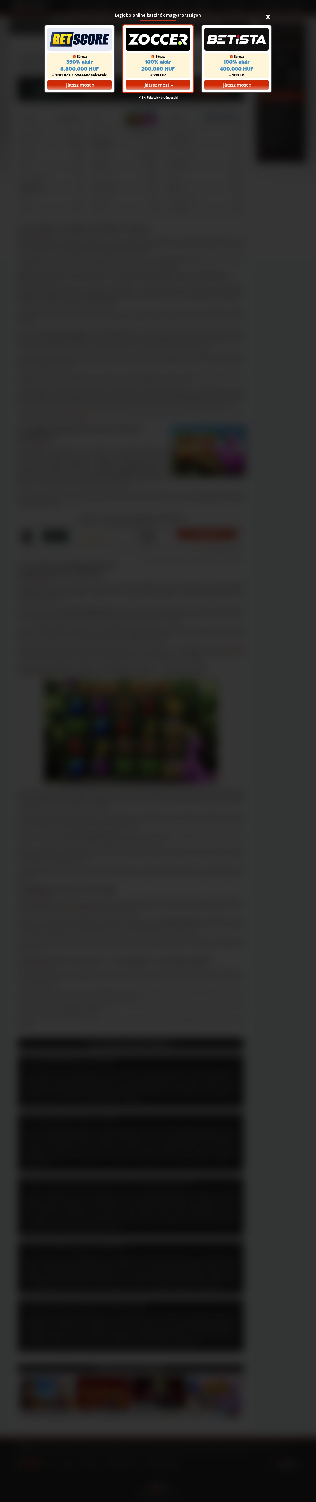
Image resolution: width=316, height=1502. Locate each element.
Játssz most (157, 85)
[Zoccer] (158, 39)
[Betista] (236, 39)
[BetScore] (79, 39)
